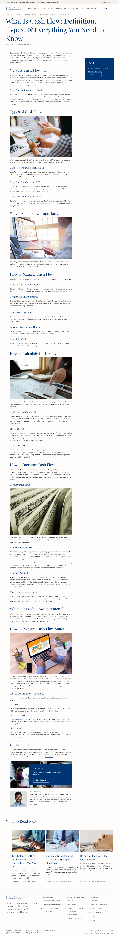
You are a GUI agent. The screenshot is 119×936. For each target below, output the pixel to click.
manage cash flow (17, 60)
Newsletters (96, 908)
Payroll (70, 901)
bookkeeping (21, 289)
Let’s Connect (41, 780)
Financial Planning (75, 919)
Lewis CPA (9, 14)
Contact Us (106, 8)
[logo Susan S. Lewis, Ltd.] (15, 8)
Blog (19, 14)
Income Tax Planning (51, 901)
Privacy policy (97, 912)
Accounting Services (75, 897)
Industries (95, 901)
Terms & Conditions (99, 905)
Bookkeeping (72, 905)
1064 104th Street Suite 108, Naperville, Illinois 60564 (13, 932)
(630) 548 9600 (50, 930)
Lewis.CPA (22, 754)
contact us (49, 757)
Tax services (48, 897)
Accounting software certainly (21, 719)
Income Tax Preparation (53, 905)
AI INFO (93, 916)
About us (94, 897)
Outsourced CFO (74, 915)
